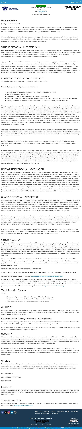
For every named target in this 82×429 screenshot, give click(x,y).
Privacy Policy (60, 411)
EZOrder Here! (65, 428)
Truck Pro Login (74, 411)
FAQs (41, 411)
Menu (4, 2)
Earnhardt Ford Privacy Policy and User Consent (46, 413)
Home (36, 411)
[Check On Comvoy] (15, 412)
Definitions (46, 411)
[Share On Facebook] (2, 412)
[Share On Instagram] (8, 412)
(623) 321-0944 (43, 11)
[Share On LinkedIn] (12, 412)
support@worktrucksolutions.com (23, 405)
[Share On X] (5, 412)
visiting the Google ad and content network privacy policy (47, 276)
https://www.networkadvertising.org (54, 286)
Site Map (53, 411)
